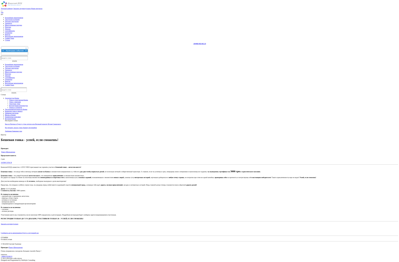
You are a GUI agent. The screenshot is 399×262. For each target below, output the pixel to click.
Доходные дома (14, 104)
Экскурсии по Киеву (12, 19)
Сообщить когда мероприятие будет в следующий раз (20, 233)
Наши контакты (36, 8)
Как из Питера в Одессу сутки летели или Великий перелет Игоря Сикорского (33, 124)
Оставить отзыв (6, 239)
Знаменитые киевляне (13, 117)
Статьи (7, 40)
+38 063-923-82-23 (199, 44)
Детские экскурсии (12, 21)
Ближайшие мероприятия (14, 18)
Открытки (8, 33)
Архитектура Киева (12, 98)
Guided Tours (9, 38)
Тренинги (8, 23)
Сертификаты (10, 31)
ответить (4, 254)
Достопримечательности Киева (16, 109)
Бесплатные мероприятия (14, 36)
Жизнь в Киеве (10, 115)
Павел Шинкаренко (8, 152)
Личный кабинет (7, 8)
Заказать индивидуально (22, 8)
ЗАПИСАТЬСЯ (6, 162)
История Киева (10, 119)
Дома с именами (15, 102)
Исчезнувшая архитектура (18, 106)
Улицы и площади (15, 107)
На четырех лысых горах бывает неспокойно (21, 128)
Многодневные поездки (13, 25)
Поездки (8, 27)
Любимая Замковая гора (13, 131)
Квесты (7, 34)
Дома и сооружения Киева (18, 100)
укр (2, 12)
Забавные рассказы (11, 113)
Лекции (7, 29)
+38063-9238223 (6, 256)
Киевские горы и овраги (13, 111)
